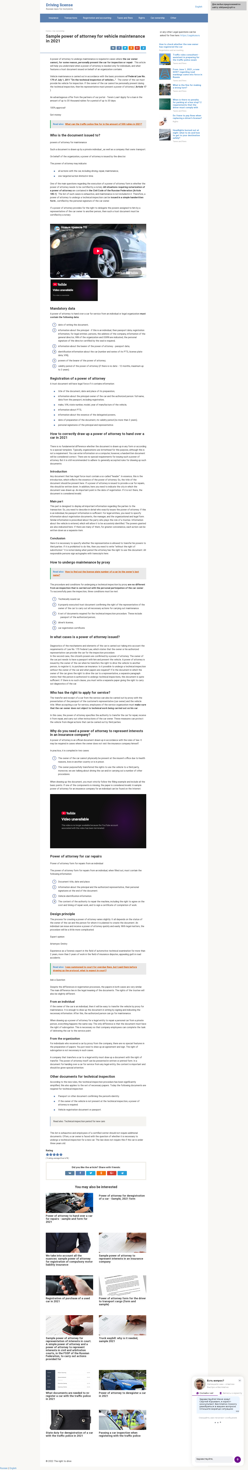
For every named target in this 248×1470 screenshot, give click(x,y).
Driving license (59, 5)
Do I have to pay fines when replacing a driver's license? (187, 116)
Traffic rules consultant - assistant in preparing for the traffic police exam (186, 57)
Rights (141, 18)
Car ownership (158, 18)
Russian (4, 1468)
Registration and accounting (97, 18)
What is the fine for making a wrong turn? (187, 86)
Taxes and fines (125, 18)
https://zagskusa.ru (190, 35)
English (198, 6)
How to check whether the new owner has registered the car (178, 45)
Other (173, 18)
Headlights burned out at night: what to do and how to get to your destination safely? (186, 134)
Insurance (53, 18)
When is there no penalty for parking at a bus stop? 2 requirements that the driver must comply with (187, 103)
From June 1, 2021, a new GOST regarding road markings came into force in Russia (187, 73)
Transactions (70, 18)
